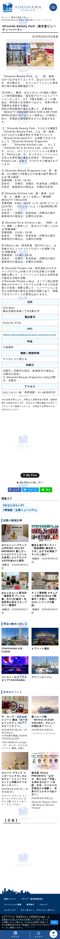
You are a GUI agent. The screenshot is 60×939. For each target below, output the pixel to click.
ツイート (32, 489)
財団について (10, 899)
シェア (16, 489)
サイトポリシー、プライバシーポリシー (38, 910)
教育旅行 (30, 904)
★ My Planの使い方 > (30, 482)
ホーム (5, 17)
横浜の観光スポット (20, 17)
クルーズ (43, 904)
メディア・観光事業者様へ (32, 899)
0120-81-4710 (12, 323)
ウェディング (10, 910)
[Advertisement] (30, 856)
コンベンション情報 (13, 904)
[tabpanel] (30, 54)
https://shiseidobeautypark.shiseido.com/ (29, 334)
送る (48, 489)
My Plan (31, 475)
